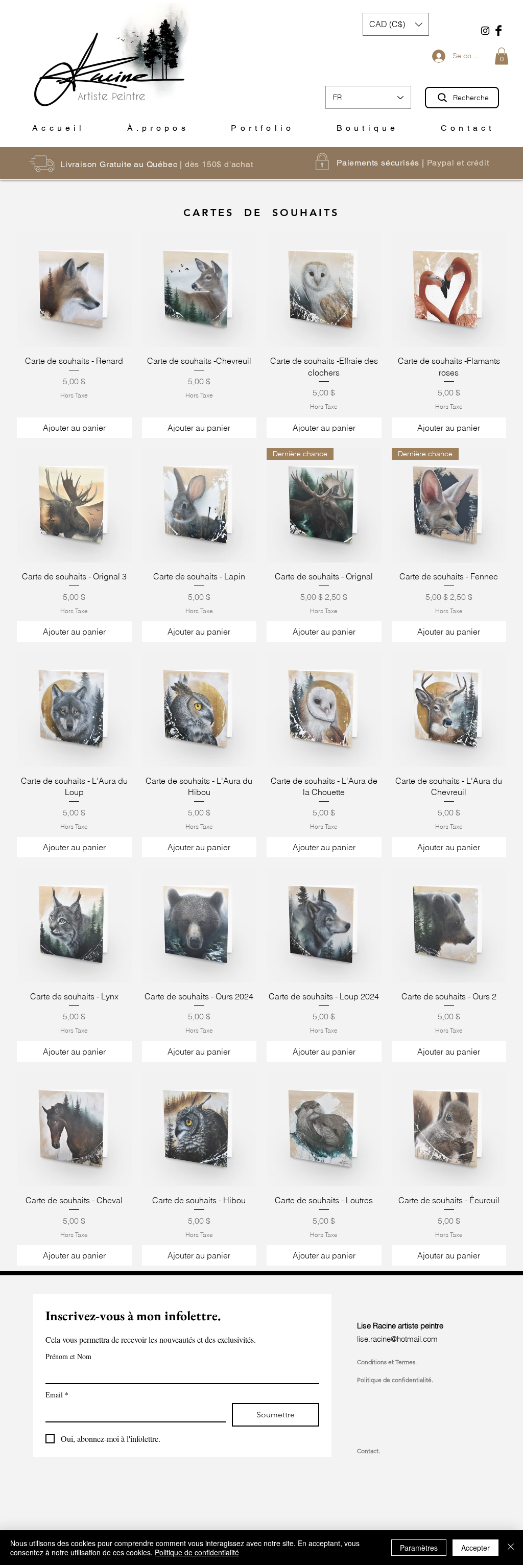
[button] (501, 56)
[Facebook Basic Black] (498, 30)
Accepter (475, 1548)
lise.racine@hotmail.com (397, 1339)
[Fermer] (511, 1547)
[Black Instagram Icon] (485, 30)
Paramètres (419, 1548)
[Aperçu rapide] (74, 289)
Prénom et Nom (68, 1356)
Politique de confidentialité (197, 1552)
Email (56, 1394)
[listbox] (396, 24)
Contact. (368, 1451)
